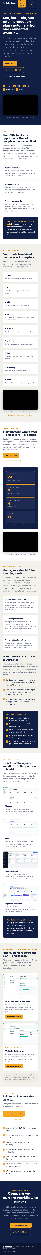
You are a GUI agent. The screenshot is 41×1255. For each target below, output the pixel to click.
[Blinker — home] (9, 3)
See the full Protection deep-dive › (20, 416)
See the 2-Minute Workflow (15, 77)
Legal (4, 1251)
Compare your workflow (14, 1114)
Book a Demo (10, 63)
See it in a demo (11, 455)
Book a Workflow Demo (20, 1225)
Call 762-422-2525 (14, 70)
